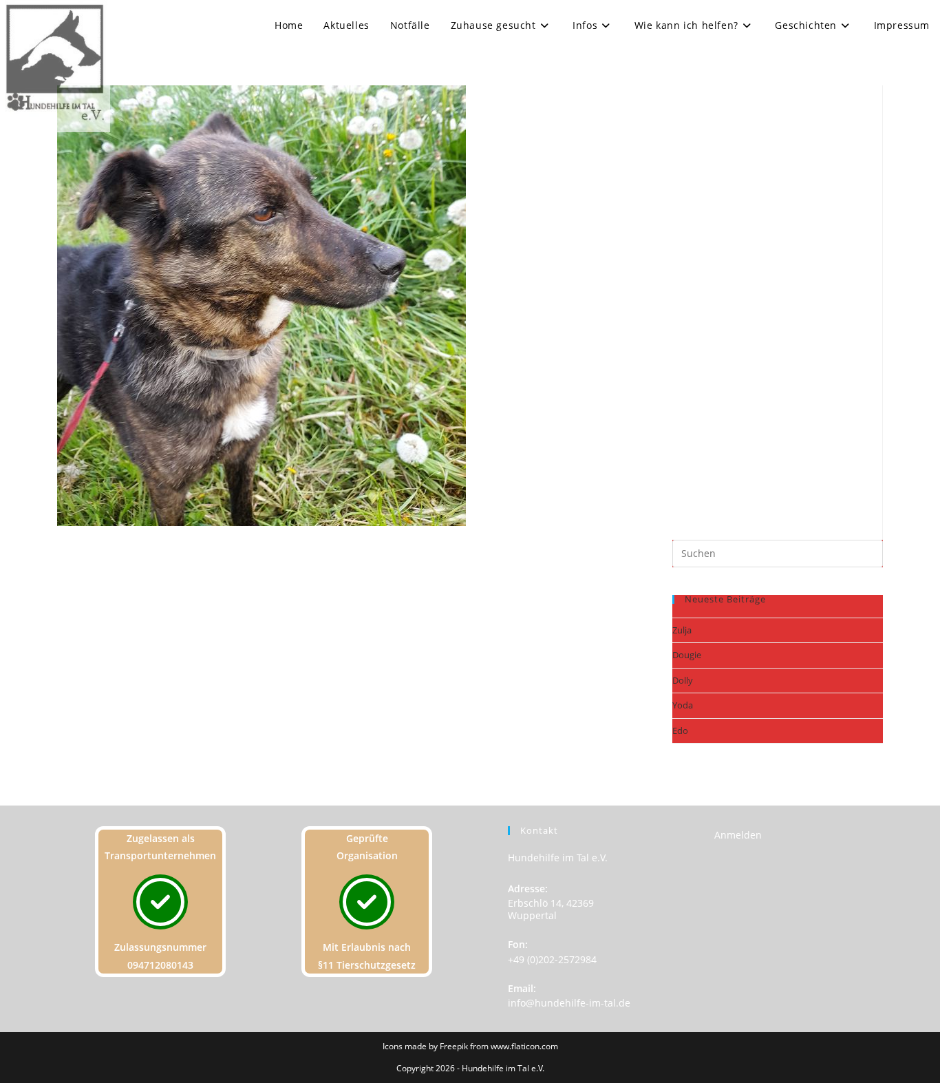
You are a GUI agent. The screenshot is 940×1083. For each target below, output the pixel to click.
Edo (680, 730)
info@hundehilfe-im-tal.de (569, 1002)
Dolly (682, 680)
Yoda (682, 705)
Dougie (686, 655)
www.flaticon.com (524, 1046)
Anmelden (738, 834)
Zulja (682, 630)
